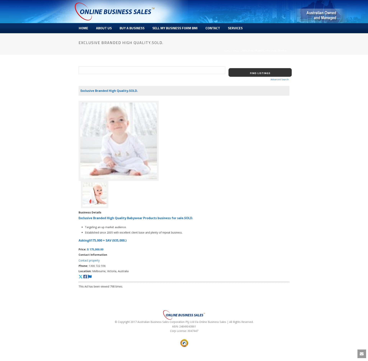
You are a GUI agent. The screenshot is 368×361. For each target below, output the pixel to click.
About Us (104, 28)
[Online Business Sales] (115, 11)
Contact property (89, 260)
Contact (212, 28)
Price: (82, 249)
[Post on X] (81, 276)
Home (83, 28)
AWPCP (236, 50)
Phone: (83, 266)
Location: (85, 271)
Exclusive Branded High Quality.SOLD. (109, 91)
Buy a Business (132, 28)
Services (235, 28)
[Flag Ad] (90, 276)
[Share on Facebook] (85, 276)
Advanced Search (280, 79)
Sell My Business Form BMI (175, 28)
